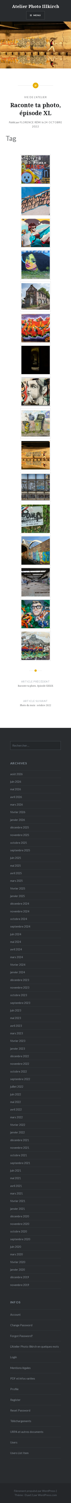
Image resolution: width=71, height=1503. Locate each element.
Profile (14, 1389)
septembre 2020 (20, 1239)
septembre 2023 (20, 1002)
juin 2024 (15, 934)
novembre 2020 (19, 1223)
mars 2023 (16, 1033)
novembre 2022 (19, 1063)
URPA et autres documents (26, 1431)
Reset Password (20, 1410)
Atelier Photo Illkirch (35, 6)
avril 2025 (16, 873)
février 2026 (17, 812)
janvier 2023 (17, 1048)
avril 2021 (16, 1185)
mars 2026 (16, 804)
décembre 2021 (19, 1140)
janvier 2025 (17, 896)
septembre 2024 (20, 926)
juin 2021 (15, 1170)
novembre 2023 (19, 987)
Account (15, 1314)
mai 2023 (15, 1018)
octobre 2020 (18, 1231)
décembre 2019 (19, 1277)
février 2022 (17, 1124)
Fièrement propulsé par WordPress (34, 1490)
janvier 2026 (17, 819)
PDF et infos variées (22, 1378)
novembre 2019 (19, 1285)
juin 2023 (15, 1010)
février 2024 (17, 964)
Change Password (21, 1325)
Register (15, 1399)
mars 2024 (16, 957)
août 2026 (16, 774)
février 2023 (17, 1040)
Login (13, 1357)
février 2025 (17, 888)
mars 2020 (16, 1254)
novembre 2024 (19, 911)
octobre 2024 (18, 919)
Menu (37, 15)
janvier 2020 (17, 1269)
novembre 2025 (19, 835)
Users (13, 1442)
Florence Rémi (30, 122)
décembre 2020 (19, 1216)
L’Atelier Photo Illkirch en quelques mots (34, 1346)
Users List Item (19, 1453)
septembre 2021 (20, 1163)
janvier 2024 (17, 972)
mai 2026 (15, 789)
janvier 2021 (17, 1208)
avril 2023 (16, 1025)
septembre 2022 (20, 1079)
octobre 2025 (18, 842)
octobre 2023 (18, 995)
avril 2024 (16, 949)
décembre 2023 (19, 980)
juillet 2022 (16, 1086)
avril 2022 (16, 1109)
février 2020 (17, 1262)
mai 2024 (15, 941)
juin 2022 (15, 1094)
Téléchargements (20, 1421)
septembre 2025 (20, 850)
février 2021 (17, 1201)
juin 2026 (15, 781)
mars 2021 (16, 1193)
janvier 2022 (17, 1132)
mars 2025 (16, 880)
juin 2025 (15, 857)
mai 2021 (15, 1178)
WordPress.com (47, 1495)
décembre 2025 (19, 827)
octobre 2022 (18, 1071)
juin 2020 (15, 1246)
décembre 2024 (19, 903)
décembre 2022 (19, 1056)
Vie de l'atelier (35, 97)
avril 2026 (16, 797)
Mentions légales (20, 1368)
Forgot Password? (21, 1336)
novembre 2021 (19, 1147)
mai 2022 (15, 1102)
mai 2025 (15, 865)
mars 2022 (16, 1117)
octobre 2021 (18, 1155)
